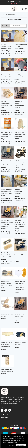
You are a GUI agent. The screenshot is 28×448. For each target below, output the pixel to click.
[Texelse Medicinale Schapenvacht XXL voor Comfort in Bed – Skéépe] (7, 181)
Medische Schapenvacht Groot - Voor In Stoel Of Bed (7, 75)
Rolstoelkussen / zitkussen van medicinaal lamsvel (6, 163)
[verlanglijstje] (22, 9)
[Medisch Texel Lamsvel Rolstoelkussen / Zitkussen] (20, 93)
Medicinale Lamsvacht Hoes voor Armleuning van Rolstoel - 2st (7, 254)
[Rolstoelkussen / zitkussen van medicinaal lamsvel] (7, 152)
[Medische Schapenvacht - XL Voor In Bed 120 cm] (7, 36)
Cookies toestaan (21, 445)
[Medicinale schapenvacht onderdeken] (20, 181)
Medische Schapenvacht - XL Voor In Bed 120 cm (6, 46)
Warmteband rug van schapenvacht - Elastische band (7, 344)
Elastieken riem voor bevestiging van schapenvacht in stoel (20, 75)
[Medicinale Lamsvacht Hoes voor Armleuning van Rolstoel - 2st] (7, 244)
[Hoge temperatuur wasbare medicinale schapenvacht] (20, 124)
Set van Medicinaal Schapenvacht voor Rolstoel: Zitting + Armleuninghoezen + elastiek (20, 316)
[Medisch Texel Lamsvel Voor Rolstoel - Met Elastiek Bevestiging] (7, 212)
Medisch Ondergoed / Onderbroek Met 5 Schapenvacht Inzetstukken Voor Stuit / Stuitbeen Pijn (20, 285)
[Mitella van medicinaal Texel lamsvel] (20, 334)
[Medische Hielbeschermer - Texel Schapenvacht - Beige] (7, 93)
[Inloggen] (19, 9)
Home (2, 14)
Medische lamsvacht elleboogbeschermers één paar (7, 314)
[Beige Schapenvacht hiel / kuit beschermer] (7, 361)
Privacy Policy (11, 445)
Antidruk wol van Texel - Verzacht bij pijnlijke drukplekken (7, 134)
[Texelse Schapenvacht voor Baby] (20, 36)
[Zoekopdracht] (5, 9)
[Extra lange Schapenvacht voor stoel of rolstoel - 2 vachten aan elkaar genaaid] (20, 212)
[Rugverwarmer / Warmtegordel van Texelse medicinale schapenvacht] (7, 273)
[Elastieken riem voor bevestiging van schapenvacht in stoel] (20, 64)
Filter (5, 25)
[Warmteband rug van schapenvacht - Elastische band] (7, 334)
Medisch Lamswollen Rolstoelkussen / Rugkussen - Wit (20, 163)
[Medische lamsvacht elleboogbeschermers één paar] (7, 303)
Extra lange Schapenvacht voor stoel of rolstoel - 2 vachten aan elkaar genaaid (19, 224)
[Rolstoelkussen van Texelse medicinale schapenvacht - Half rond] (20, 244)
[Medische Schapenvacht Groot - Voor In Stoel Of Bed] (7, 64)
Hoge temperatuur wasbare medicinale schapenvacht (19, 134)
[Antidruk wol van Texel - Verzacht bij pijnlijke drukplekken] (7, 124)
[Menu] (2, 9)
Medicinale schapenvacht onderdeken (18, 191)
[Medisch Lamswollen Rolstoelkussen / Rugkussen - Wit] (20, 152)
